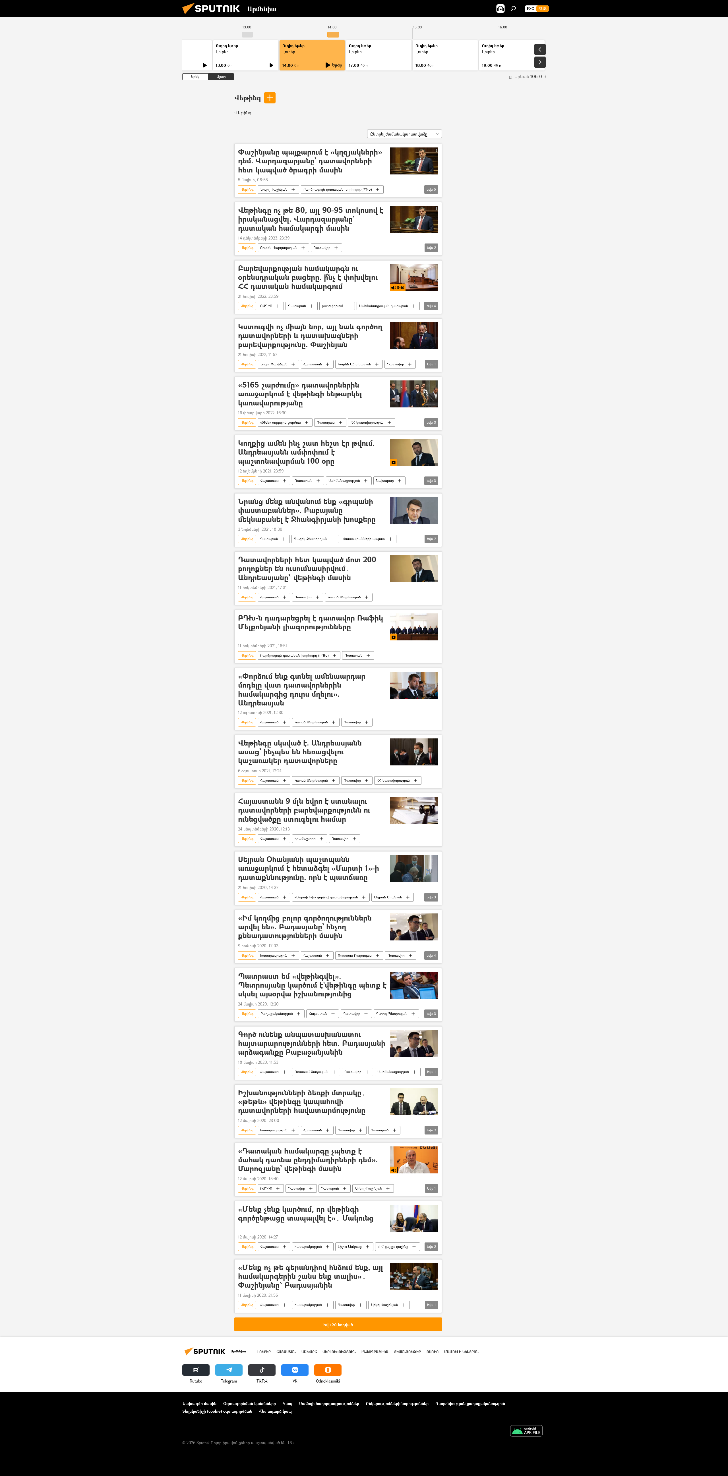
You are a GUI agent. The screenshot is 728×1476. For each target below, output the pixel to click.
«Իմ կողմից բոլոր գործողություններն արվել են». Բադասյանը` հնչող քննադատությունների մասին (305, 926)
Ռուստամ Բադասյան (355, 955)
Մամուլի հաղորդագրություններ (329, 1403)
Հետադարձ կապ (275, 1411)
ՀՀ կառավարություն (367, 422)
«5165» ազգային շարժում (280, 422)
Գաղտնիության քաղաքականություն (470, 1403)
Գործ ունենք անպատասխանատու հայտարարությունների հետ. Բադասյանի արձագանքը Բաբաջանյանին (311, 1043)
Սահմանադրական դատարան (383, 305)
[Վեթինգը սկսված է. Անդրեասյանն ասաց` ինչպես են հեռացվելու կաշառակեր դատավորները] (414, 751)
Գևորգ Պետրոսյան (392, 1013)
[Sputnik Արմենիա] (213, 15)
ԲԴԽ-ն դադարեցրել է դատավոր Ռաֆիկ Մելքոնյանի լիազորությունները (310, 622)
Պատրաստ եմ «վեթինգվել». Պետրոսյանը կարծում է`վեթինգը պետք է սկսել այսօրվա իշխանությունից (312, 985)
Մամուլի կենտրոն (461, 1351)
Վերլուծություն (339, 1351)
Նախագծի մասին (199, 1403)
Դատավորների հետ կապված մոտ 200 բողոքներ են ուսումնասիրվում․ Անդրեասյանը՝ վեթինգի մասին (307, 568)
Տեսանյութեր (407, 1351)
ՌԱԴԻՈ (266, 305)
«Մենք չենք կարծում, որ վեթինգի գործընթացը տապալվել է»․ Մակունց (306, 1214)
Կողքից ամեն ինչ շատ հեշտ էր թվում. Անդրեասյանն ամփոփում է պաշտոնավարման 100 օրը (306, 452)
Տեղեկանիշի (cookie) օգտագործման (217, 1411)
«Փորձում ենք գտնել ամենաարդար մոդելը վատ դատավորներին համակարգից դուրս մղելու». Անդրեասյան (301, 689)
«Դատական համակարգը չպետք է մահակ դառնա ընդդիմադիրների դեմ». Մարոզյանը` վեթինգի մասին (308, 1159)
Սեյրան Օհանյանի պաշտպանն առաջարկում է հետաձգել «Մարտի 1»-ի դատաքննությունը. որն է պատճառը (308, 868)
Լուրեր (222, 51)
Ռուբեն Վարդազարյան (278, 247)
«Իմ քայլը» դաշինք (393, 1246)
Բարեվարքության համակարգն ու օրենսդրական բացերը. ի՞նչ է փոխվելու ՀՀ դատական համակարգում (308, 277)
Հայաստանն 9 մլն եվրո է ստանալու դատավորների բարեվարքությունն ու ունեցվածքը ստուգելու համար (304, 810)
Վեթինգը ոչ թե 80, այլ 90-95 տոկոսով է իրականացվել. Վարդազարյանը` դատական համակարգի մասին (310, 219)
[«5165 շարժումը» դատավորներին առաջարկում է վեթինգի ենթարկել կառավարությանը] (414, 393)
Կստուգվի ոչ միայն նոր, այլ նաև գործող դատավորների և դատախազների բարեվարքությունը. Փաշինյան (310, 335)
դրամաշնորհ (305, 838)
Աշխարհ (309, 1351)
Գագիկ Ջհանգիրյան (310, 538)
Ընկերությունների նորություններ (397, 1403)
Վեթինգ (247, 97)
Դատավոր (321, 247)
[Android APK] (526, 1431)
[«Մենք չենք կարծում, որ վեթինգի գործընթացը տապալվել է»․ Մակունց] (414, 1218)
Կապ (287, 1403)
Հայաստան (312, 364)
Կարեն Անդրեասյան (354, 364)
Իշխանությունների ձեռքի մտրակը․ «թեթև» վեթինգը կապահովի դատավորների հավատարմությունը (302, 1101)
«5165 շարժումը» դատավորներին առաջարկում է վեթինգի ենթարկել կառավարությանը (300, 393)
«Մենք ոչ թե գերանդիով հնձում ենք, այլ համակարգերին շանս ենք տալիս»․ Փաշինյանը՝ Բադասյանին (310, 1276)
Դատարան (297, 305)
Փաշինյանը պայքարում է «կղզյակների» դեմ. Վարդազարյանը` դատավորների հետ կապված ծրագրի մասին (310, 160)
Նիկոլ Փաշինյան (274, 189)
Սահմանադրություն (344, 480)
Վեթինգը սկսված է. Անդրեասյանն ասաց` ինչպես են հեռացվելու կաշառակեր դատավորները (300, 751)
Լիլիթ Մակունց (350, 1246)
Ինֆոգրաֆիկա (374, 1351)
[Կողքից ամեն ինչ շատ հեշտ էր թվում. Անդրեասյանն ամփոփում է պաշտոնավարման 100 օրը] (414, 452)
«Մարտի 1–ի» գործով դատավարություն (326, 897)
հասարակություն (274, 955)
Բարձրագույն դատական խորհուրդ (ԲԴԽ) (337, 189)
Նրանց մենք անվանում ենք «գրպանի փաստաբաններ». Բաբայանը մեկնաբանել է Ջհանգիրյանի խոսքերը (307, 510)
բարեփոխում (332, 305)
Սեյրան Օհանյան (388, 897)
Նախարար (385, 480)
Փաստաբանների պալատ (364, 538)
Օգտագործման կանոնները (249, 1403)
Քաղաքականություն (276, 1013)
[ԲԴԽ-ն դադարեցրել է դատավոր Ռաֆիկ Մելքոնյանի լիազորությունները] (414, 626)
